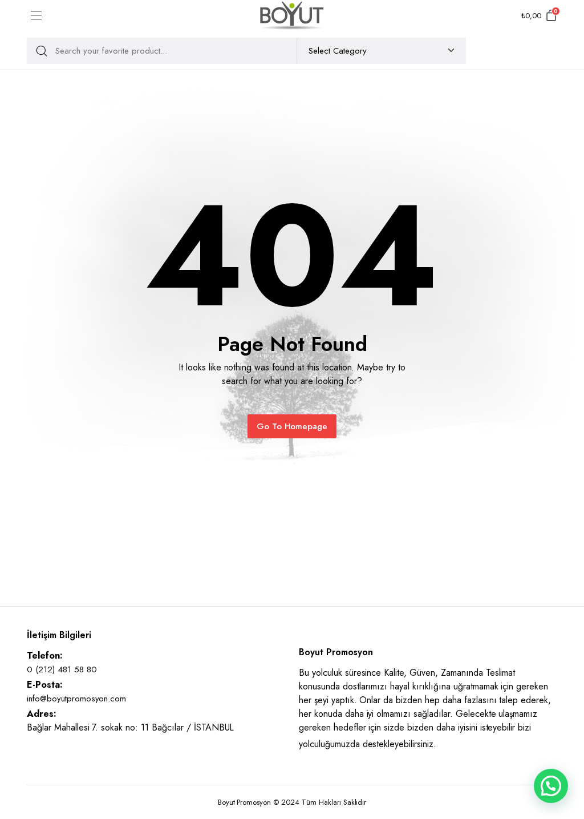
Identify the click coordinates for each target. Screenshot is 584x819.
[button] (551, 786)
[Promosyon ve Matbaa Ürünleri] (292, 16)
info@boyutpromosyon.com (76, 698)
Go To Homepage (292, 426)
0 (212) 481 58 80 (62, 669)
